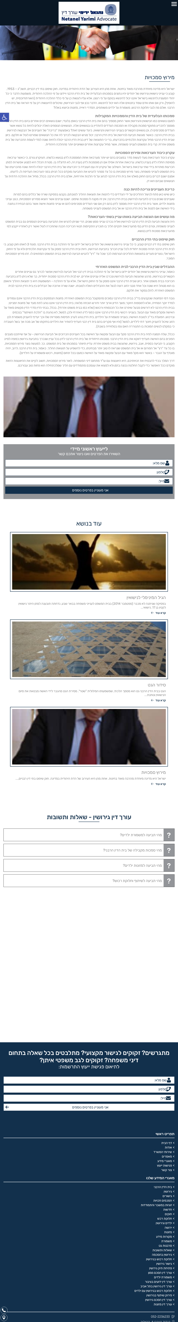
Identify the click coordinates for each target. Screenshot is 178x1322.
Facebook (168, 1142)
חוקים (168, 1013)
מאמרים (167, 955)
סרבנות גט (165, 1044)
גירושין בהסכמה (162, 1053)
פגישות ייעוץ (164, 964)
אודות (168, 946)
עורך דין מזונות (163, 1103)
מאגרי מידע (164, 960)
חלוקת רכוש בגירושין (159, 1058)
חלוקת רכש (164, 1017)
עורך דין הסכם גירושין (158, 1098)
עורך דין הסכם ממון (160, 1071)
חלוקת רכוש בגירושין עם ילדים (153, 1089)
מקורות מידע (164, 1035)
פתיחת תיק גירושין (160, 1067)
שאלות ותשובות (162, 1049)
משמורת (166, 1040)
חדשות (167, 1008)
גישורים (167, 995)
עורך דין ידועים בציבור (158, 1080)
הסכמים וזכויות (162, 999)
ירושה (168, 1026)
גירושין (168, 990)
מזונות (168, 1031)
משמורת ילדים (163, 1076)
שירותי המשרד (162, 951)
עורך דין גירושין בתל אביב (156, 1085)
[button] (4, 117)
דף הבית (166, 942)
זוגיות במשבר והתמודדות (156, 1004)
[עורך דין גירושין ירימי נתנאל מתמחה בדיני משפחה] (89, 13)
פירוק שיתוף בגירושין (159, 1094)
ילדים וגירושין (164, 1022)
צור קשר (166, 969)
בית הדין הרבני (163, 986)
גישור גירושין (164, 1062)
